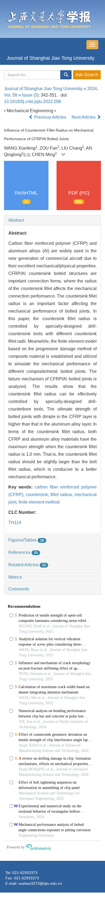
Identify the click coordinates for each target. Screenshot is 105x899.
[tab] (52, 220)
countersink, (38, 494)
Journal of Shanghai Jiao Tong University (50, 58)
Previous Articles (50, 117)
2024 (92, 88)
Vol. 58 (10, 95)
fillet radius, (63, 494)
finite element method (39, 502)
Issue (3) (30, 95)
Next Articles (84, 117)
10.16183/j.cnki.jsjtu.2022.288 (32, 101)
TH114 (14, 522)
